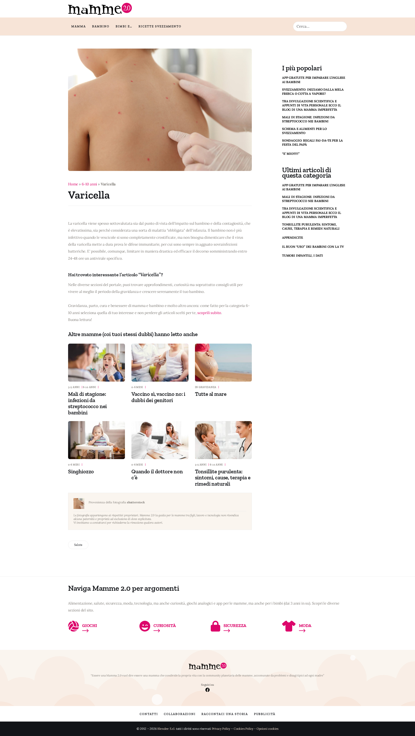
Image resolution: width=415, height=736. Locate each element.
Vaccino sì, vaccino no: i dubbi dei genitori (158, 397)
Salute (78, 545)
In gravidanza (205, 387)
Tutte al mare (211, 394)
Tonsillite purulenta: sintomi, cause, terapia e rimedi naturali (223, 477)
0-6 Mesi (137, 387)
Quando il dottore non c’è (157, 474)
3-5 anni (74, 387)
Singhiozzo (81, 471)
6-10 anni (89, 184)
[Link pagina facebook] (207, 690)
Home (73, 184)
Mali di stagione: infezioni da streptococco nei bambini (87, 403)
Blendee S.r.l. (166, 729)
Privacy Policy (221, 729)
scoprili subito (209, 312)
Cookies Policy (244, 729)
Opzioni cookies (267, 729)
